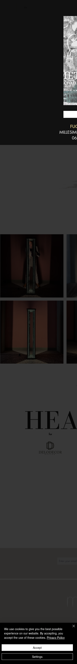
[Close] (71, 628)
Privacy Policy (56, 637)
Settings (37, 657)
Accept (37, 648)
